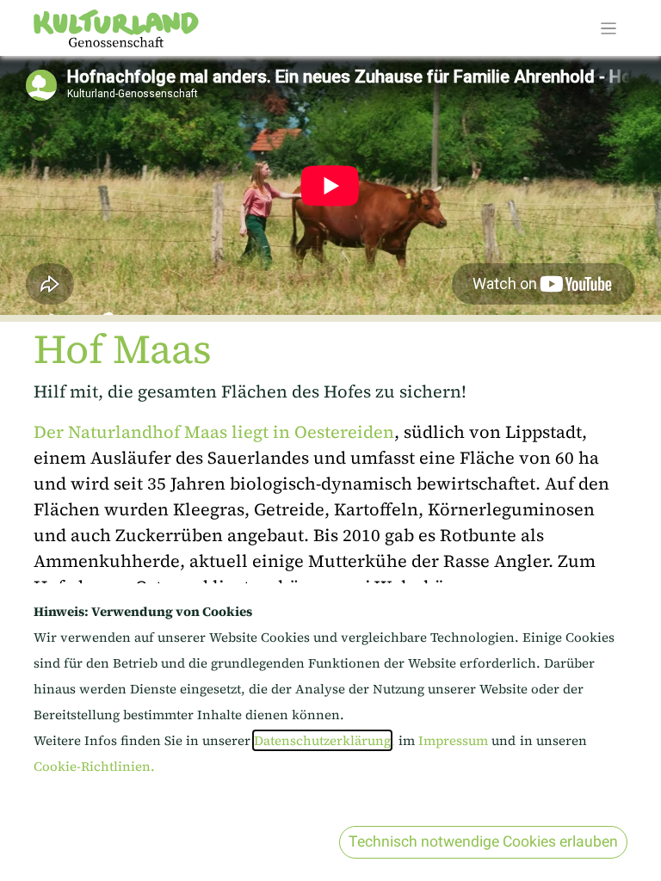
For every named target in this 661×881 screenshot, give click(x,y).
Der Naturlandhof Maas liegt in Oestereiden (214, 432)
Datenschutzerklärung (322, 740)
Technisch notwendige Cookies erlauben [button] (483, 842)
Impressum (454, 740)
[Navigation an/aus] (609, 28)
